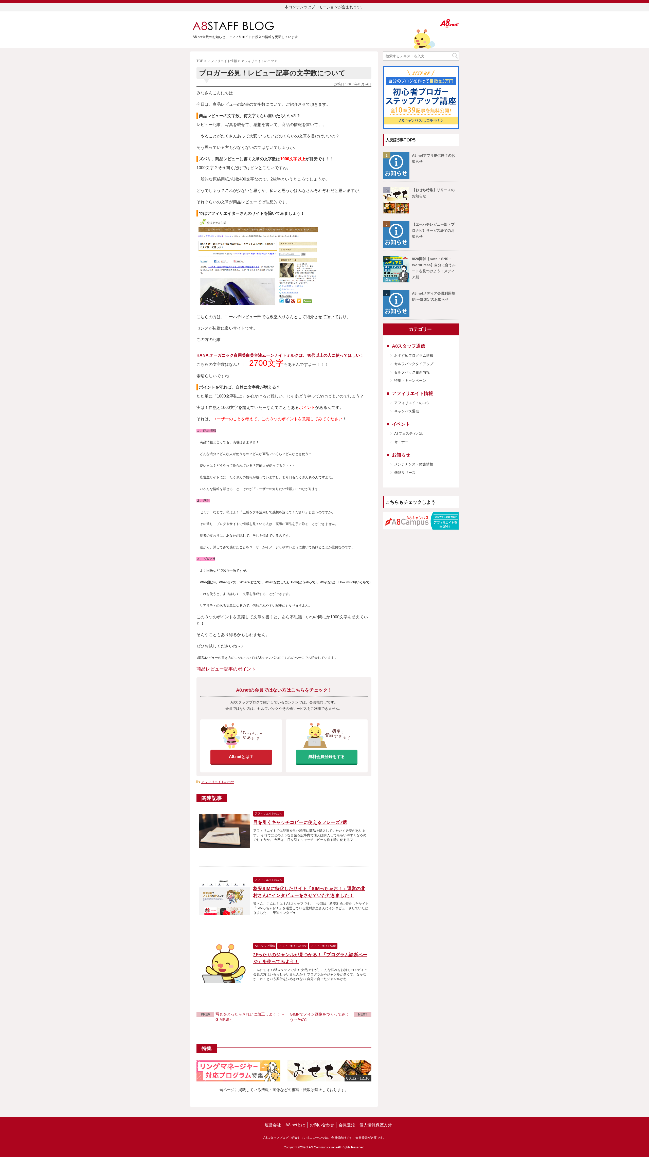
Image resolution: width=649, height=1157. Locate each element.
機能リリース (405, 473)
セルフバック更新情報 (412, 372)
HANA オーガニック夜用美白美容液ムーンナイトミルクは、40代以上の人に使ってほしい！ (280, 355)
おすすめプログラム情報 (413, 355)
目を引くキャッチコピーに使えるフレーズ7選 (300, 822)
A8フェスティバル (408, 433)
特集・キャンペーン (410, 380)
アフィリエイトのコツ (217, 782)
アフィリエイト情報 (412, 393)
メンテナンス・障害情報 (413, 464)
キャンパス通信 (406, 411)
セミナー (401, 442)
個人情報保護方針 (375, 1125)
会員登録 (347, 1125)
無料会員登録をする (326, 756)
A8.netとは (295, 1125)
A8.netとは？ (241, 756)
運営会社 (273, 1125)
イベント (401, 424)
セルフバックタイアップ (413, 364)
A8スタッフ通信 (408, 346)
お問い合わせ (322, 1125)
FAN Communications (322, 1147)
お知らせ (401, 454)
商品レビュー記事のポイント (226, 669)
